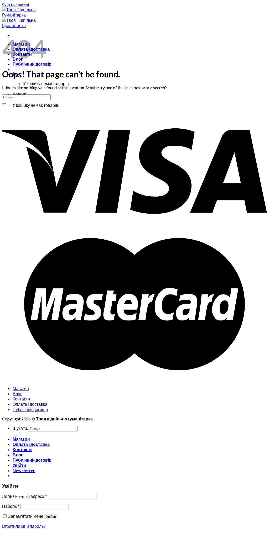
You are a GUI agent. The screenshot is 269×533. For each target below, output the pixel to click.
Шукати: (20, 428)
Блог (17, 393)
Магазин (21, 388)
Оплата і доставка (30, 404)
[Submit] (4, 104)
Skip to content (15, 4)
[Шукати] (15, 435)
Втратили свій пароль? (23, 526)
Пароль (10, 506)
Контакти (21, 398)
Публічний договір (32, 63)
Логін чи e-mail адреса (24, 496)
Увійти (51, 517)
